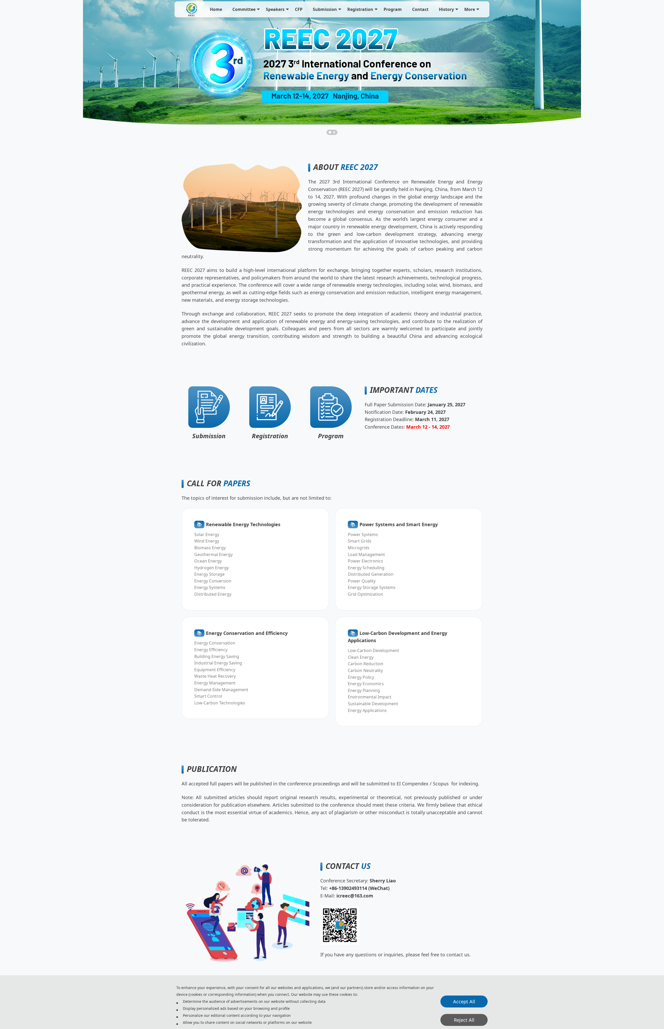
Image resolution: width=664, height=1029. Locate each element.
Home (216, 9)
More (469, 9)
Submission (325, 9)
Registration (360, 9)
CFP (298, 9)
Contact (420, 9)
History (446, 9)
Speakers (275, 9)
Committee (243, 9)
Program (393, 9)
